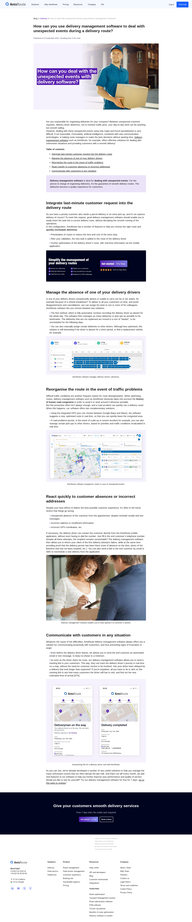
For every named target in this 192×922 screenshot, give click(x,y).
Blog (35, 18)
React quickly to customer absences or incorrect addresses (106, 846)
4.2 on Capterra (19, 879)
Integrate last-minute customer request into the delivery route (106, 838)
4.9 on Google (18, 882)
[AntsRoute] (14, 4)
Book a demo (106, 819)
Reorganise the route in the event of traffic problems (104, 843)
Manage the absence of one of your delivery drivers (104, 841)
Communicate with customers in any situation (103, 849)
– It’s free (88, 819)
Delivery (43, 18)
